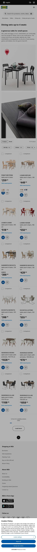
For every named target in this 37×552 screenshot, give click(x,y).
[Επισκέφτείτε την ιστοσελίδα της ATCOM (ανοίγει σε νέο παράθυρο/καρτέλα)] (18, 549)
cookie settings (18, 537)
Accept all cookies (18, 546)
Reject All (18, 541)
